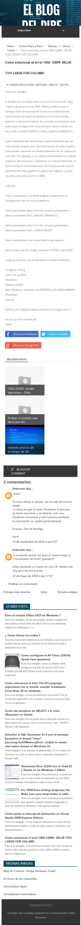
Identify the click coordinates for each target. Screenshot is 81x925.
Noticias (41, 85)
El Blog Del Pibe (41, 18)
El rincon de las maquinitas (20, 878)
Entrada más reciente (17, 592)
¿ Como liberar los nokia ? (22, 635)
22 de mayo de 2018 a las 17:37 (32, 576)
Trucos (64, 85)
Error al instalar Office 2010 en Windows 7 (33, 615)
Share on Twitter (58, 334)
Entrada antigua (67, 592)
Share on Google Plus (26, 345)
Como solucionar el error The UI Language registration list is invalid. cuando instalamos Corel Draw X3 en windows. (35, 686)
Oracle (53, 85)
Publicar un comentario (22, 583)
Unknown (18, 488)
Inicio (44, 592)
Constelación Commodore (20, 894)
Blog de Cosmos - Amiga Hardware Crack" (30, 871)
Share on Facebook (25, 334)
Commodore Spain (15, 886)
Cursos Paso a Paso (21, 85)
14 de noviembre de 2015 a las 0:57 (34, 541)
